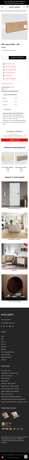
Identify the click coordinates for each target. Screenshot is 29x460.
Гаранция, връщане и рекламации (10, 391)
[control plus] (8, 57)
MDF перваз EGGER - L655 (19, 11)
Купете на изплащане (7, 375)
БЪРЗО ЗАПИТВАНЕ (7, 83)
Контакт (3, 344)
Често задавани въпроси (7, 352)
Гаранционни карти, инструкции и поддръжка (13, 399)
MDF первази (8, 11)
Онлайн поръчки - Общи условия (9, 386)
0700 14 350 (7, 319)
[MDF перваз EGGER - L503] (21, 159)
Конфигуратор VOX (6, 357)
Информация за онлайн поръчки (9, 373)
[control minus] (3, 57)
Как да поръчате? (6, 370)
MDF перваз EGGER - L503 (21, 168)
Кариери (3, 349)
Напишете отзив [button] (14, 140)
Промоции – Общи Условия (8, 383)
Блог (2, 339)
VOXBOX (3, 360)
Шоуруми (3, 347)
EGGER (12, 87)
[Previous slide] (3, 26)
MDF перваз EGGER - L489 (8, 168)
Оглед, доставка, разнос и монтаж (10, 388)
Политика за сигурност (7, 394)
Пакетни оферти (5, 378)
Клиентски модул (5, 354)
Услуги (3, 341)
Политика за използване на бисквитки (11, 396)
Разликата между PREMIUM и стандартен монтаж (14, 402)
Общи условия (5, 381)
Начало (2, 11)
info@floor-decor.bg (9, 323)
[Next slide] (25, 26)
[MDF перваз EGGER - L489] (7, 159)
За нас (2, 336)
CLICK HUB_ (17, 457)
